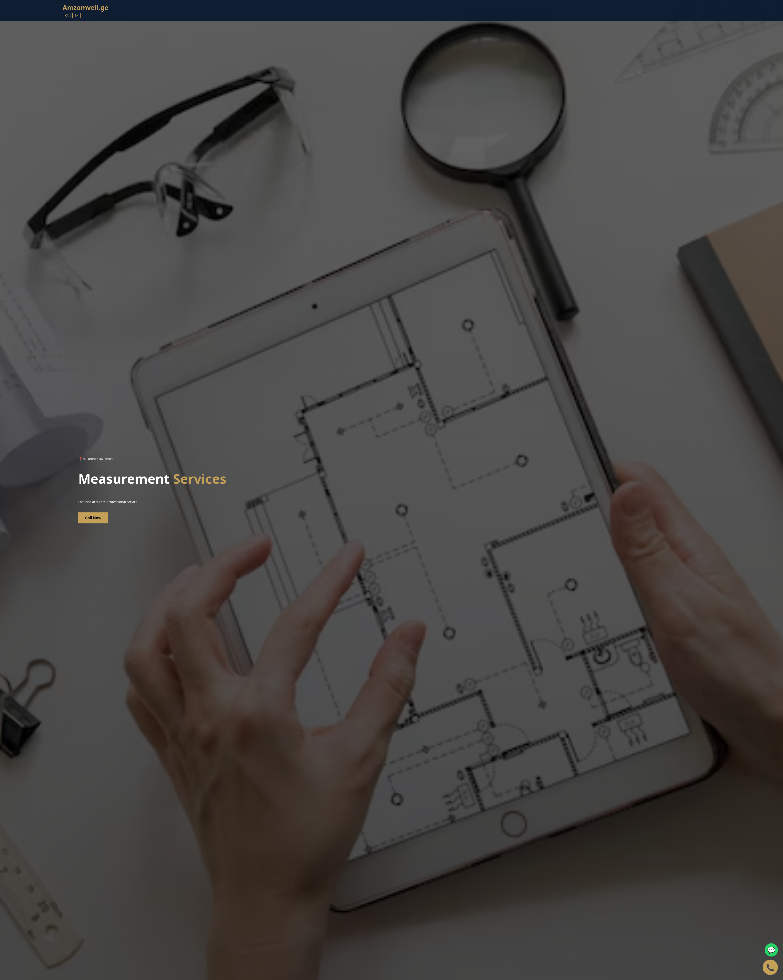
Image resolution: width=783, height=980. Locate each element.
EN (76, 15)
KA (67, 15)
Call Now (93, 518)
